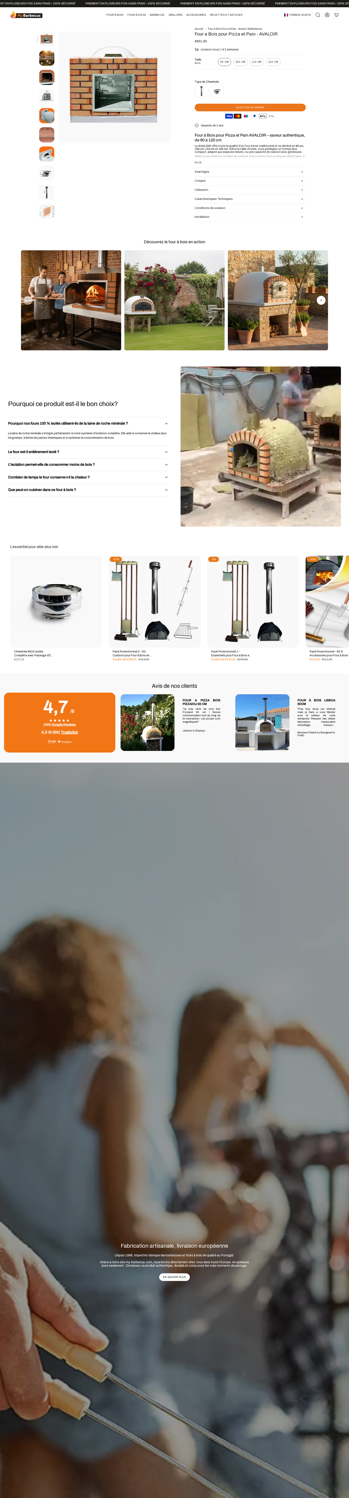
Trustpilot (69, 732)
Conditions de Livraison (210, 208)
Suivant (343, 602)
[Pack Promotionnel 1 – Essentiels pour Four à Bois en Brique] (253, 602)
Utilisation (201, 189)
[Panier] (336, 14)
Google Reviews (64, 724)
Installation (202, 216)
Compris (200, 180)
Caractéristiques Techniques (214, 198)
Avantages (202, 171)
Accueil (199, 28)
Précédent (58, 88)
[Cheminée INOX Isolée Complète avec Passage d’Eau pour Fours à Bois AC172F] (56, 602)
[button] (114, 15)
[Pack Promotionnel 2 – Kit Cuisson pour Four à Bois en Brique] (155, 602)
